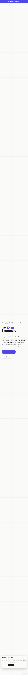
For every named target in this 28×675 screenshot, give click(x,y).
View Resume (7, 356)
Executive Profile (8, 352)
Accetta (11, 665)
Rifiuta (5, 665)
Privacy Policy (13, 662)
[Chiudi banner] (26, 1)
